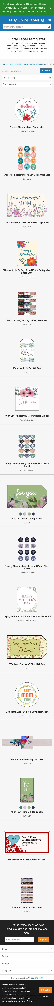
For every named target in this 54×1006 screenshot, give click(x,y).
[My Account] (42, 20)
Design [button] (5, 956)
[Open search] (49, 26)
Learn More (45, 996)
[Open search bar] (10, 20)
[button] (4, 20)
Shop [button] (4, 949)
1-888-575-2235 (36, 977)
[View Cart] (49, 20)
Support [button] (6, 963)
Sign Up (43, 939)
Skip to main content (9, 9)
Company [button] (6, 970)
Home (4, 64)
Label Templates (15, 64)
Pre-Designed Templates (34, 64)
